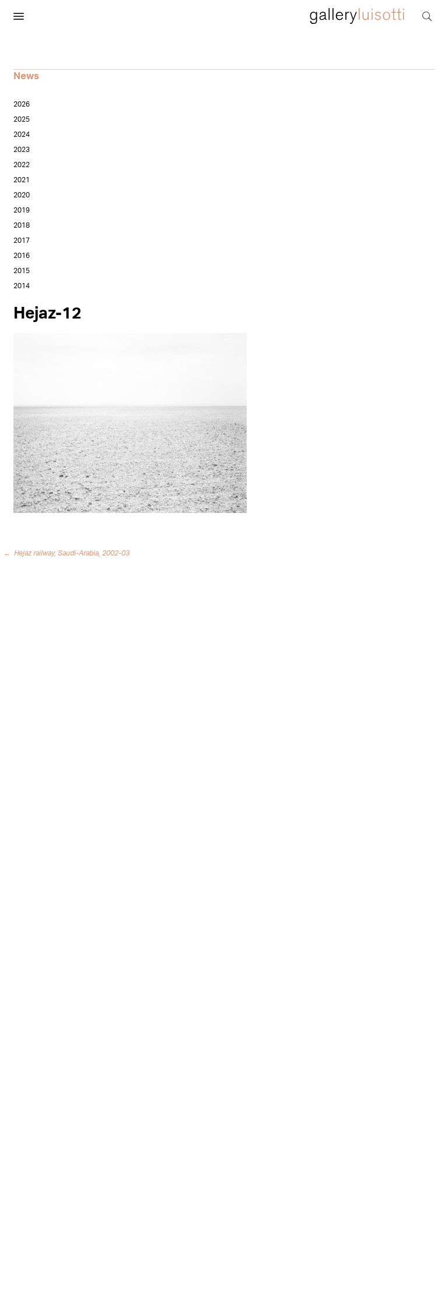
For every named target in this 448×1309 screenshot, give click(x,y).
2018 (21, 225)
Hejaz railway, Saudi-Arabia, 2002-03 (69, 553)
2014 (21, 285)
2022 (21, 164)
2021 (21, 179)
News (26, 76)
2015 (21, 270)
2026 (21, 104)
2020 (21, 195)
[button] (19, 17)
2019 (21, 210)
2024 (21, 134)
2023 (21, 149)
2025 (21, 119)
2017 (21, 240)
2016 (21, 255)
